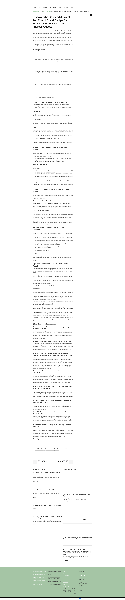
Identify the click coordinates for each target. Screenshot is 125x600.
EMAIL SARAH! (81, 571)
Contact (72, 7)
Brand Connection (53, 7)
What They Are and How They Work (69, 588)
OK (79, 598)
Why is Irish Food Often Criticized (54, 577)
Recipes (60, 7)
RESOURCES (65, 582)
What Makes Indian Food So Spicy (69, 593)
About (39, 7)
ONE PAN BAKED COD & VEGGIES (54, 571)
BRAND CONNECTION (67, 577)
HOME (64, 571)
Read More (35, 481)
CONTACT (65, 584)
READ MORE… (38, 586)
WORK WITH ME (66, 575)
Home (35, 7)
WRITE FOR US (66, 586)
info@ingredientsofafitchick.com (84, 587)
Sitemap (80, 590)
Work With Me (45, 7)
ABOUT (64, 573)
